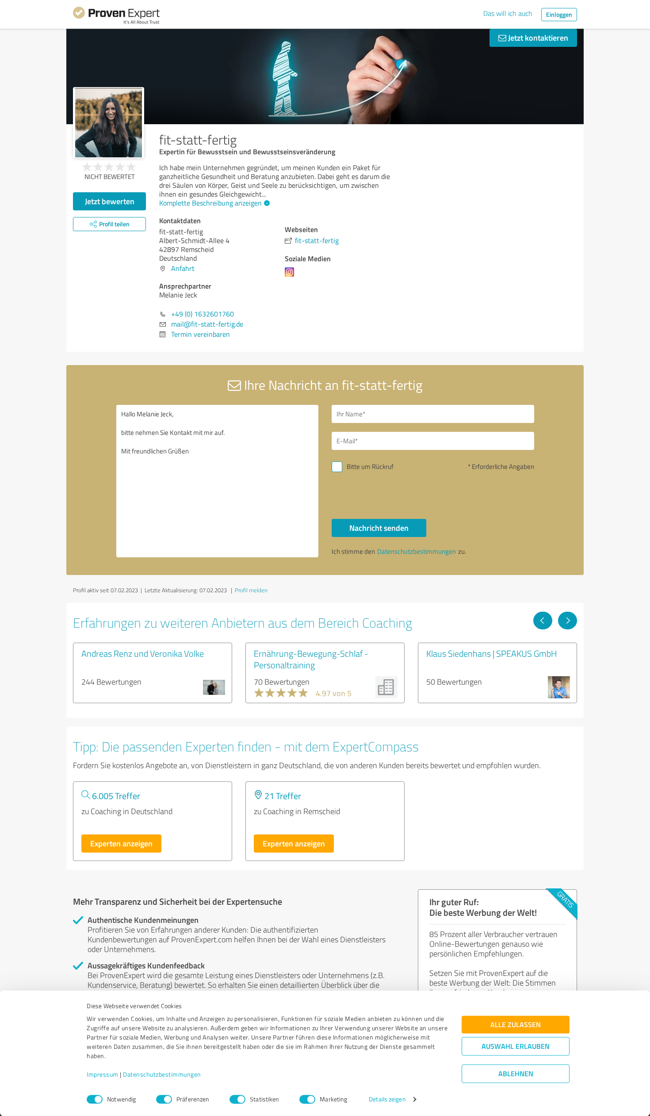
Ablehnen (515, 1074)
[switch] (164, 1099)
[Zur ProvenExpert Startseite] (116, 17)
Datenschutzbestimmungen (162, 1074)
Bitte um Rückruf (370, 466)
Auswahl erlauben (516, 1046)
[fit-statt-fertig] (108, 122)
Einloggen (559, 14)
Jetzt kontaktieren (537, 37)
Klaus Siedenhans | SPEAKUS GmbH (491, 653)
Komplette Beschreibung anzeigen (210, 203)
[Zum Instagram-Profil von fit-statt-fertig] (291, 276)
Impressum (103, 1074)
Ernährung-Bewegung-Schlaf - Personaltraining (311, 659)
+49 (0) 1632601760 (202, 314)
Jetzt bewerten (109, 201)
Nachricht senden (379, 527)
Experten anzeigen (121, 843)
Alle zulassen (515, 1025)
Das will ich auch (507, 13)
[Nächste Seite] (567, 620)
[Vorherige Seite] (542, 620)
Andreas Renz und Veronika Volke (142, 653)
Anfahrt (183, 268)
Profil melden (251, 590)
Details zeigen (387, 1099)
